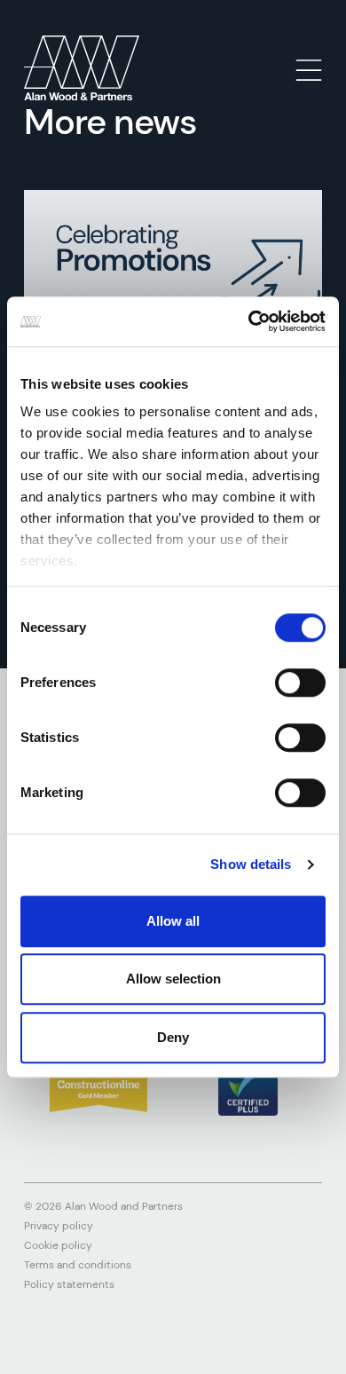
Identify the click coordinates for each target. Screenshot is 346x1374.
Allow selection (173, 978)
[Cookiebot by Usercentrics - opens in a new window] (249, 321)
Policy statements (69, 1284)
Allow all (173, 920)
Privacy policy (58, 1226)
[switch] (300, 682)
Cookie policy (58, 1245)
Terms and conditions (77, 1265)
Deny (173, 1037)
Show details (250, 864)
